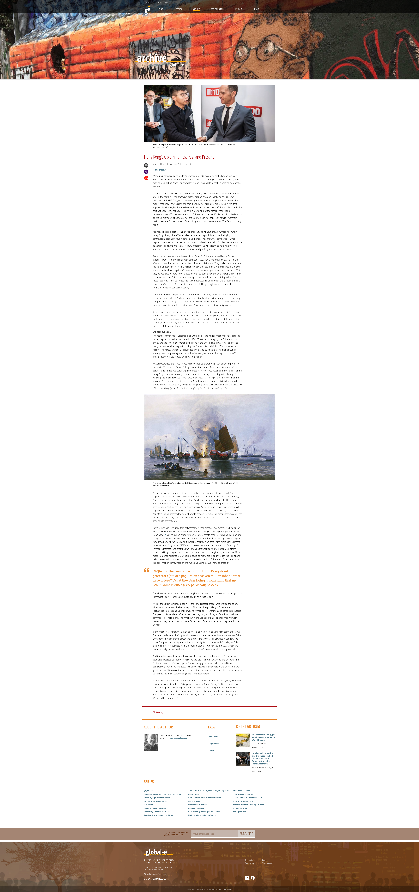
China (211, 750)
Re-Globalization (240, 808)
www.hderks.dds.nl (179, 738)
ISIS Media (148, 805)
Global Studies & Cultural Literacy (247, 798)
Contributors (217, 9)
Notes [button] (156, 712)
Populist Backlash (196, 808)
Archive (196, 9)
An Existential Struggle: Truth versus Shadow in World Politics (263, 737)
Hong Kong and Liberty (243, 801)
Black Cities (193, 794)
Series (179, 9)
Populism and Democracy (155, 808)
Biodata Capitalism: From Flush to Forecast (163, 794)
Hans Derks (159, 169)
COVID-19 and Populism (243, 794)
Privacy (264, 860)
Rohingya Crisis (239, 812)
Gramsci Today (194, 801)
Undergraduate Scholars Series (202, 815)
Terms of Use (250, 860)
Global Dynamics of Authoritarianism (204, 798)
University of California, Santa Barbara (157, 3)
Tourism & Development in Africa (158, 815)
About (256, 9)
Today (162, 9)
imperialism (214, 743)
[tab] (198, 712)
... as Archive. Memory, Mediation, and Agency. (208, 791)
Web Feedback (267, 863)
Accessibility (249, 863)
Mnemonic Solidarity (197, 805)
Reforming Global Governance (157, 812)
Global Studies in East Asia (155, 801)
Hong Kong (214, 736)
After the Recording (241, 791)
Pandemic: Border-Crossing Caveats (248, 805)
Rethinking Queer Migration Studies (204, 812)
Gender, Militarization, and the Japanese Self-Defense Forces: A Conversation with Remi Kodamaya (263, 758)
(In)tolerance (149, 791)
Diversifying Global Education (157, 798)
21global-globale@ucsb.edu (155, 874)
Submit (238, 9)
